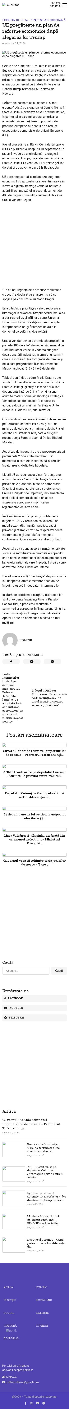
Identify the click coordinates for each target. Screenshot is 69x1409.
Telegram (16, 1017)
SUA (25, 20)
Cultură (10, 1325)
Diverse (42, 1325)
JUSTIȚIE (10, 1300)
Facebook (15, 998)
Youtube (16, 1008)
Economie (10, 20)
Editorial (11, 1338)
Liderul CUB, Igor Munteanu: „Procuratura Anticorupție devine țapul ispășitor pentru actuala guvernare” (49, 698)
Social (9, 1313)
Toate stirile (55, 5)
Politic (41, 1287)
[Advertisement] (34, 241)
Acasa (8, 1287)
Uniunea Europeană (48, 20)
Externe (42, 1313)
